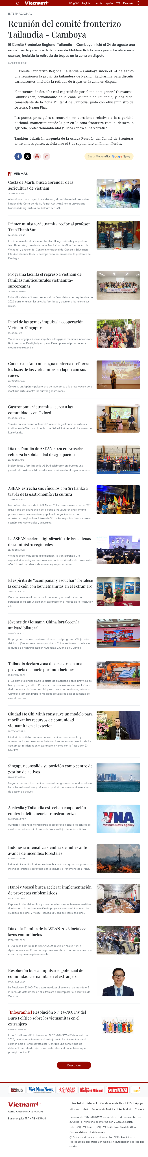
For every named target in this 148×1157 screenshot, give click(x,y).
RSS (129, 1103)
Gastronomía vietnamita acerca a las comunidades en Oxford (40, 409)
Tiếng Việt (74, 3)
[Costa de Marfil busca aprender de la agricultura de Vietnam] (118, 193)
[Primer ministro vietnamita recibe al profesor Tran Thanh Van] (118, 235)
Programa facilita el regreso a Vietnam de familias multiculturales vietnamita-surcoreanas (45, 280)
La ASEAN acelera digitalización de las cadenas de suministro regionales (49, 541)
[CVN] (48, 1090)
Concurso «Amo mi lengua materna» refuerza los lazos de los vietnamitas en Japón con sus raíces (48, 369)
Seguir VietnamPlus (99, 156)
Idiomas (74, 1109)
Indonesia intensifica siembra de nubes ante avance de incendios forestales (47, 850)
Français (97, 3)
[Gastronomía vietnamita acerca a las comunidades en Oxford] (118, 418)
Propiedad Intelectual (84, 1103)
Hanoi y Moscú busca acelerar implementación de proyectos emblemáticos (50, 890)
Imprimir (37, 156)
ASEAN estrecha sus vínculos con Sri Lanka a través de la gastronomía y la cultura (48, 491)
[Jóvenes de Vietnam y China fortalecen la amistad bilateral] (118, 633)
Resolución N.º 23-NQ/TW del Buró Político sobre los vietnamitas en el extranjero (47, 1018)
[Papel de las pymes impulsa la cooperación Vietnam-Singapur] (118, 333)
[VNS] (22, 1090)
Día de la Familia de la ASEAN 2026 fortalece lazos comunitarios (47, 931)
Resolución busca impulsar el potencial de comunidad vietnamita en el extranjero (45, 973)
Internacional (20, 14)
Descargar (74, 1065)
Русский (128, 3)
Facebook (18, 156)
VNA (85, 1109)
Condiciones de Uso (111, 1103)
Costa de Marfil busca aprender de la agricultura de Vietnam (40, 185)
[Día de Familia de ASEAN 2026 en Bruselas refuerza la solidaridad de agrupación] (118, 460)
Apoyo (139, 1103)
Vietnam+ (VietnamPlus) (36, 3)
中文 (118, 3)
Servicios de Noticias (103, 1109)
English (86, 3)
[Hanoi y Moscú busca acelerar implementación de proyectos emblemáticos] (118, 898)
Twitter (27, 156)
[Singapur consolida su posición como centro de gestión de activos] (118, 777)
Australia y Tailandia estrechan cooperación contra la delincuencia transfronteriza (47, 810)
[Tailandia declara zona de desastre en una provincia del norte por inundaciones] (118, 675)
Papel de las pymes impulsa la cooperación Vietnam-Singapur (46, 324)
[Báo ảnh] (99, 1090)
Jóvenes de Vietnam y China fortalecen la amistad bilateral (43, 624)
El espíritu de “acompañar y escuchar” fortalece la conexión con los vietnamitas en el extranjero (50, 583)
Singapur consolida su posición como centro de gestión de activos (50, 768)
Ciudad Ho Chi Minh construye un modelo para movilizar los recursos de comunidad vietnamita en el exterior (50, 719)
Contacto (140, 1109)
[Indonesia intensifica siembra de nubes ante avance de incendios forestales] (118, 858)
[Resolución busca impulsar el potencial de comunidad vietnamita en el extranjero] (118, 981)
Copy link (46, 156)
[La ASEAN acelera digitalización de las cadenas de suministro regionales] (118, 550)
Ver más (21, 173)
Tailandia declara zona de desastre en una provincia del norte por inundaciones (45, 666)
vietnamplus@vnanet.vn (93, 1132)
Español (109, 3)
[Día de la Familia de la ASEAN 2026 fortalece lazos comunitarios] (118, 940)
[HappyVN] (123, 1090)
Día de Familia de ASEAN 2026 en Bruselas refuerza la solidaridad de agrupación (46, 451)
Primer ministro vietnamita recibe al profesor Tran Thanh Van (49, 226)
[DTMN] (73, 1090)
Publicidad (125, 1109)
